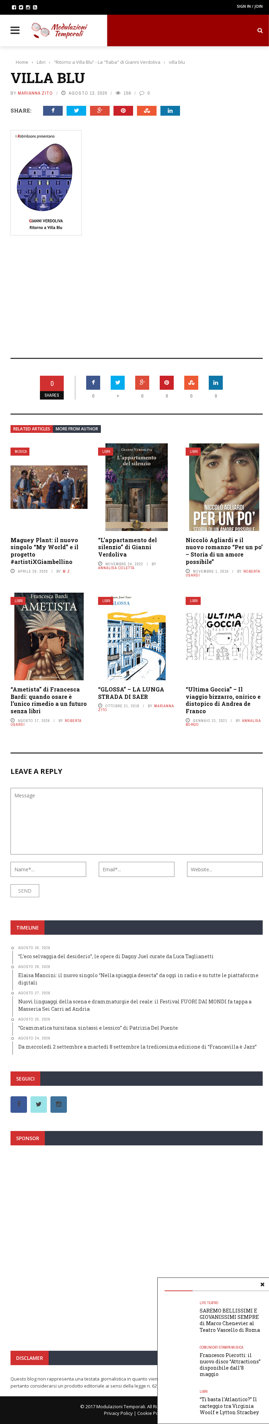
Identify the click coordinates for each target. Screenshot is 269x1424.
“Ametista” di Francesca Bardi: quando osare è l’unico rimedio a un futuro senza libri (49, 700)
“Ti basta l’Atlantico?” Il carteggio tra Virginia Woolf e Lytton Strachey (229, 1405)
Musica (21, 451)
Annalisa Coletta (116, 567)
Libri (106, 451)
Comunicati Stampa (215, 1347)
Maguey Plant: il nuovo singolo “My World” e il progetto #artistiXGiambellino (44, 550)
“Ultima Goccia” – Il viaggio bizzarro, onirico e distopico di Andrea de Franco (223, 700)
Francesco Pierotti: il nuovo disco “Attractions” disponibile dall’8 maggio (230, 1365)
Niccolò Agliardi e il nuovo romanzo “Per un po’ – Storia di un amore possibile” (224, 550)
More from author (77, 429)
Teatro (212, 1303)
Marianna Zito (35, 93)
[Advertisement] (137, 292)
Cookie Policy (151, 1413)
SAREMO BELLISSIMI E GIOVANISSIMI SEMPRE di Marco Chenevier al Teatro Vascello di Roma (230, 1320)
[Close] (262, 1284)
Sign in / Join (250, 6)
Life (203, 1303)
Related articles (31, 429)
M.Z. (67, 571)
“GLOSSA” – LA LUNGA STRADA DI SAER (131, 693)
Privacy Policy (118, 1413)
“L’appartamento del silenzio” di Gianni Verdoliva (127, 547)
